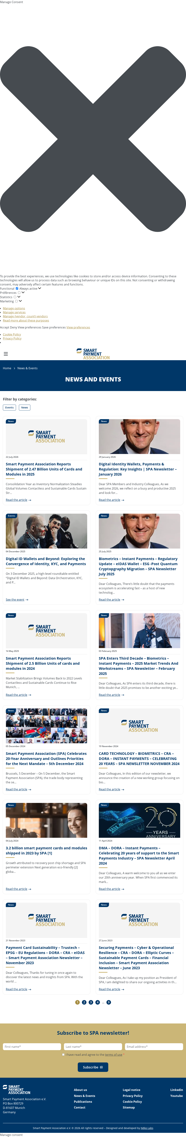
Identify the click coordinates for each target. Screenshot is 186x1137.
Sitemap (129, 1107)
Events (9, 407)
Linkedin (176, 1090)
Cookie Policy (12, 334)
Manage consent (11, 1135)
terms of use (113, 1055)
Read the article (16, 500)
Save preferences (54, 327)
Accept (4, 327)
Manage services (14, 312)
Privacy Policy (12, 338)
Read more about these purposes (26, 320)
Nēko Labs (147, 1128)
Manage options (14, 308)
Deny (13, 327)
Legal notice (131, 1090)
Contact (79, 1107)
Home (7, 368)
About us (80, 1090)
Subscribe (90, 1067)
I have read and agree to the (95, 1055)
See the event (15, 600)
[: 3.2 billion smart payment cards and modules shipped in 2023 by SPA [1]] (46, 820)
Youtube (176, 1096)
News (24, 407)
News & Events (84, 1096)
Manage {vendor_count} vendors (25, 316)
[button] (93, 139)
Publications (83, 1102)
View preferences (29, 327)
